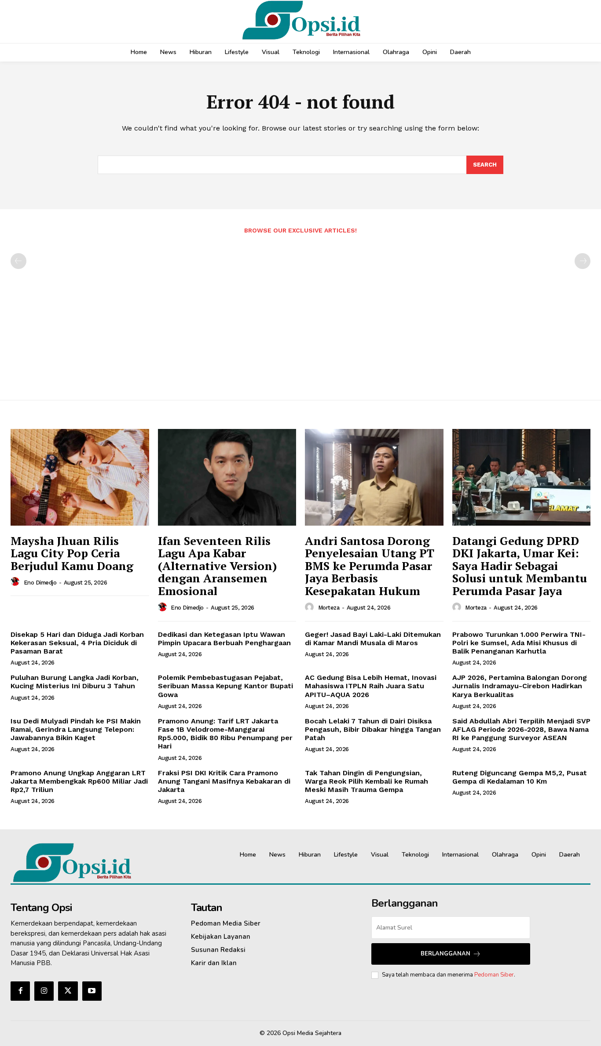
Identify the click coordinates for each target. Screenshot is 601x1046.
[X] (67, 991)
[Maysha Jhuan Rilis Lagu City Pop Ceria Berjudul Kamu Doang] (80, 477)
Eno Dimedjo (40, 582)
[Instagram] (44, 991)
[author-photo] (16, 582)
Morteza (329, 607)
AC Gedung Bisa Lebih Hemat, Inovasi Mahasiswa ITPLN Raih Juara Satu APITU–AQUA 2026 (370, 685)
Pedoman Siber (494, 975)
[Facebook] (20, 991)
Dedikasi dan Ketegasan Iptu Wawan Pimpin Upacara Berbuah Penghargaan (224, 638)
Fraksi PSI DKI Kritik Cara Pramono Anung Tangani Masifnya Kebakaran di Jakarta (224, 781)
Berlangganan (445, 954)
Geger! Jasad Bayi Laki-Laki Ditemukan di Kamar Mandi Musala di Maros (373, 638)
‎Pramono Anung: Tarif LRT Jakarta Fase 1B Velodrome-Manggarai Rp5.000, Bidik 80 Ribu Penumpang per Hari (225, 734)
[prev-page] (18, 261)
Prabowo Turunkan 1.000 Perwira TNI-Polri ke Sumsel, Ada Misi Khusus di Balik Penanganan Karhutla (519, 642)
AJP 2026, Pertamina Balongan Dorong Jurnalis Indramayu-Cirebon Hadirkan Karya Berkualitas (519, 685)
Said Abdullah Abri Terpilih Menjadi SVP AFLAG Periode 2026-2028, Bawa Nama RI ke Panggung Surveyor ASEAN (521, 729)
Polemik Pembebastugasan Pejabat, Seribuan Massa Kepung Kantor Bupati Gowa (225, 685)
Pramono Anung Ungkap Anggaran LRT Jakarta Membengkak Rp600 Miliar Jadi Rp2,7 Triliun (79, 781)
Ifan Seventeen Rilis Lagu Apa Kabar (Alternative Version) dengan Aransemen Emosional (217, 565)
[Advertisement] (300, 312)
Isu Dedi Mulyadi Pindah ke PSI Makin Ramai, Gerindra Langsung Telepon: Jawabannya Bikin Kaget (76, 729)
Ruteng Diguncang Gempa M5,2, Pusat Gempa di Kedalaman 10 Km (519, 777)
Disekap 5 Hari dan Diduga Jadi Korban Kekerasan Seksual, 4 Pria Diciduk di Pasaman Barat (77, 642)
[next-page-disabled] (582, 261)
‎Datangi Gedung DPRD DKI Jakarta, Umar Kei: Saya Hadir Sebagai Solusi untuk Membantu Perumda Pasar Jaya (519, 565)
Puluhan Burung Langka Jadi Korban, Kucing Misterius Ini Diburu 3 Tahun (75, 681)
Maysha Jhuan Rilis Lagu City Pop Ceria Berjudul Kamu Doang (72, 553)
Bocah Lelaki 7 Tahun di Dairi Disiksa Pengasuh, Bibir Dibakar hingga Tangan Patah (373, 729)
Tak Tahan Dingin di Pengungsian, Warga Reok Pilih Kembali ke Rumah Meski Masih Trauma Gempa (366, 781)
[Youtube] (92, 991)
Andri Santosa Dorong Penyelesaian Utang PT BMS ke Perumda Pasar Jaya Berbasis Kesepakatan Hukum (369, 565)
